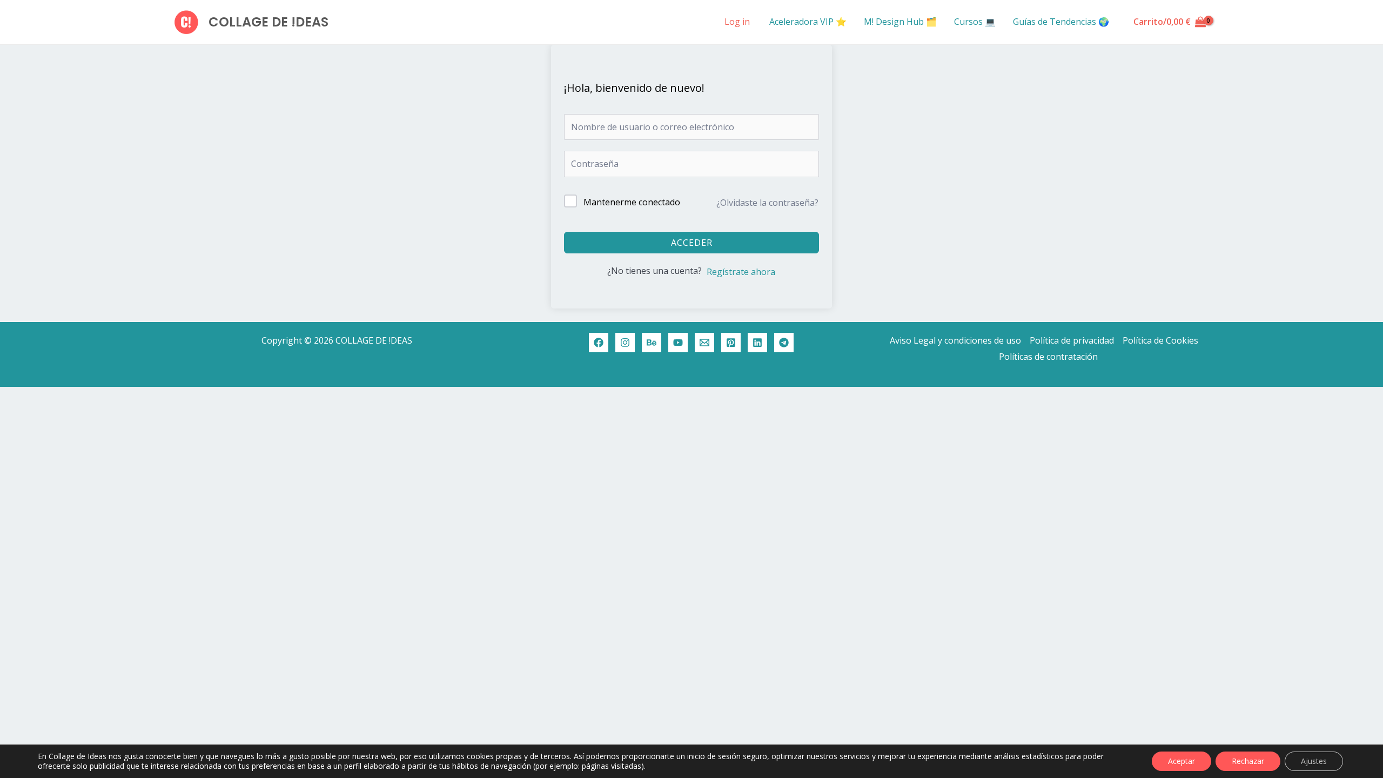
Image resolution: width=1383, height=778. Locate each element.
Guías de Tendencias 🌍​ (1061, 21)
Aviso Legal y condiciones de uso (955, 340)
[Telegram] (784, 342)
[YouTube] (678, 342)
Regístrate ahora (741, 272)
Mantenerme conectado (631, 202)
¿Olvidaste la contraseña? (767, 203)
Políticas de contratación (1048, 357)
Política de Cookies (1160, 340)
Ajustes (1314, 761)
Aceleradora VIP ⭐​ (808, 21)
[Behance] (651, 342)
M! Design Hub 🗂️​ (900, 21)
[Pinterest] (731, 342)
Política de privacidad (1072, 340)
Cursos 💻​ (975, 21)
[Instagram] (625, 342)
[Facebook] (598, 342)
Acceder (692, 243)
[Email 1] (704, 342)
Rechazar (1248, 761)
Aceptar (1181, 761)
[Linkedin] (757, 342)
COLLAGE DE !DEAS (268, 22)
